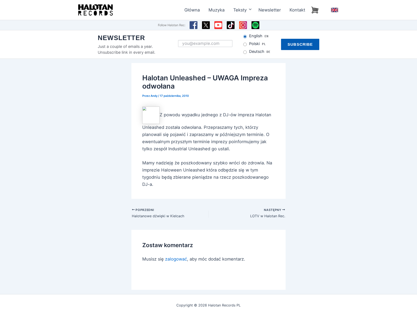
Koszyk (315, 10)
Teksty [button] (240, 10)
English (334, 10)
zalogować (176, 259)
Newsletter (269, 10)
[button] (248, 10)
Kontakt (297, 10)
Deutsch (259, 51)
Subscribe (300, 44)
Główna (192, 10)
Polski (257, 44)
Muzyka (216, 10)
